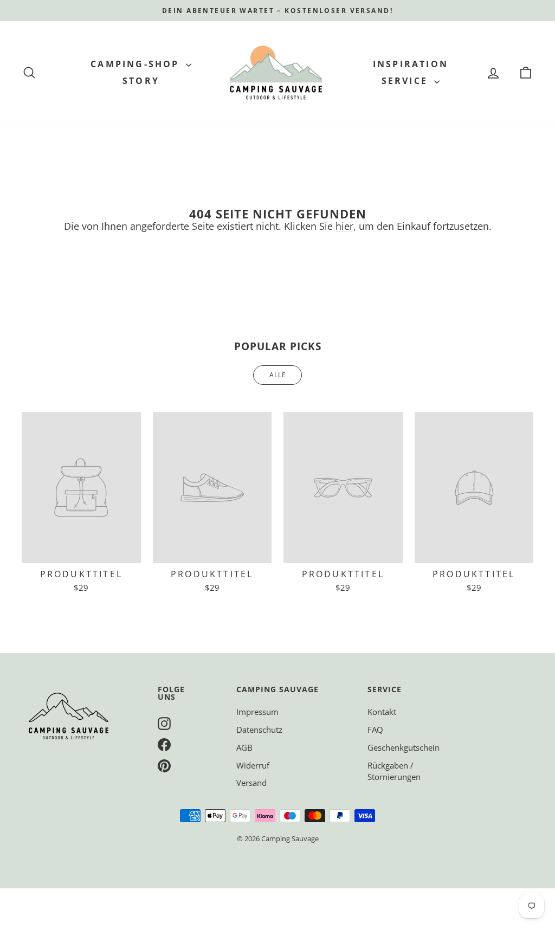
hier (344, 226)
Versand (251, 782)
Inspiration (410, 64)
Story (140, 81)
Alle (277, 374)
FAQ (375, 729)
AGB (244, 747)
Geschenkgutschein (403, 747)
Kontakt (381, 711)
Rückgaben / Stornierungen (394, 771)
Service (407, 81)
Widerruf (252, 765)
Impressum (257, 711)
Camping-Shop (137, 64)
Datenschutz (259, 729)
